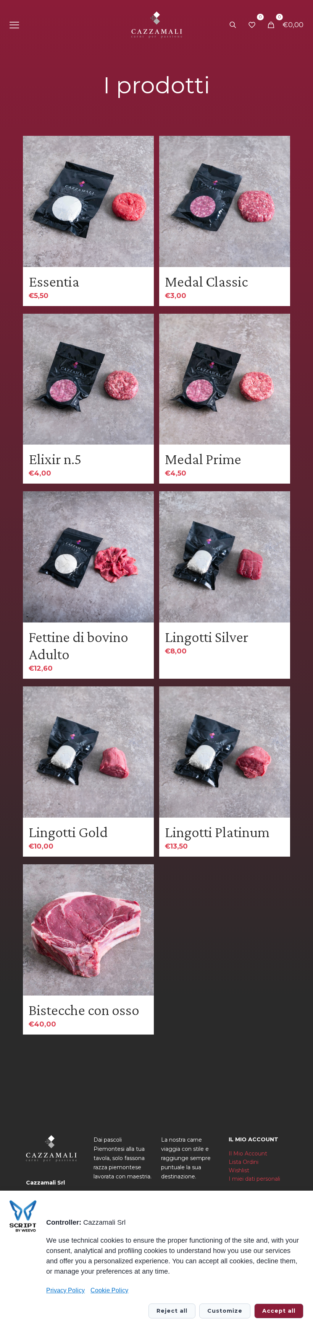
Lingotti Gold (68, 832)
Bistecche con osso (84, 1009)
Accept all (278, 1310)
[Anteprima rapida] (143, 196)
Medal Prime (203, 459)
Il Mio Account (248, 1153)
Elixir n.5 (55, 459)
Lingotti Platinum (217, 832)
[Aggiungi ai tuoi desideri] (143, 179)
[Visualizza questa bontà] (143, 163)
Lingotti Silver (206, 636)
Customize (224, 1310)
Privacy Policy (65, 1290)
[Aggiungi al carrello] (143, 146)
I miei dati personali (254, 1178)
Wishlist (239, 1170)
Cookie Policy (109, 1290)
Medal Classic (206, 281)
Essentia (54, 281)
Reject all (171, 1310)
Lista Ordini (243, 1162)
